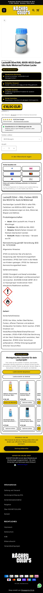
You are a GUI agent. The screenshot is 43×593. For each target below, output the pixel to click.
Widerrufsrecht (9, 541)
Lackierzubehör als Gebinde (21, 376)
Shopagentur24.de (27, 590)
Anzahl (4, 144)
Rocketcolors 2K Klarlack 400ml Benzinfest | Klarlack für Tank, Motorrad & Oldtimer (26, 394)
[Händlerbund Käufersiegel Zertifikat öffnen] (21, 471)
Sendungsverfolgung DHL (13, 495)
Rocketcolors (24, 583)
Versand (13, 115)
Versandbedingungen (12, 546)
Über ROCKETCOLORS (12, 509)
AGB (5, 536)
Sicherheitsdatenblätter (13, 500)
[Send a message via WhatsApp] (39, 585)
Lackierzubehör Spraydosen (21, 372)
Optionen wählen (10, 428)
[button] (4, 10)
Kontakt (7, 514)
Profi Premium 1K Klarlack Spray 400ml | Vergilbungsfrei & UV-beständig (27, 420)
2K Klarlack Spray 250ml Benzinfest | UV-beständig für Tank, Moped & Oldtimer (9, 420)
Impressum (8, 527)
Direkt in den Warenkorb (10, 402)
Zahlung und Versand (12, 490)
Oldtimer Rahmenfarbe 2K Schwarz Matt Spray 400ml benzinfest (10, 394)
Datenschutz (9, 532)
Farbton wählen (7, 135)
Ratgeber (7, 504)
